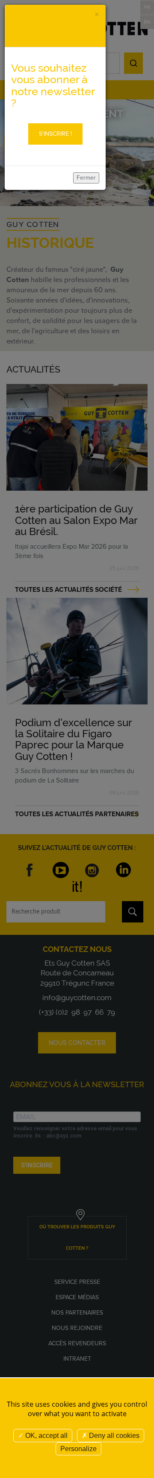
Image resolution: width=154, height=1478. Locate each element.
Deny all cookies (113, 1435)
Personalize (78, 1448)
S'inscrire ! (55, 133)
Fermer (86, 177)
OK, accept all (46, 1435)
